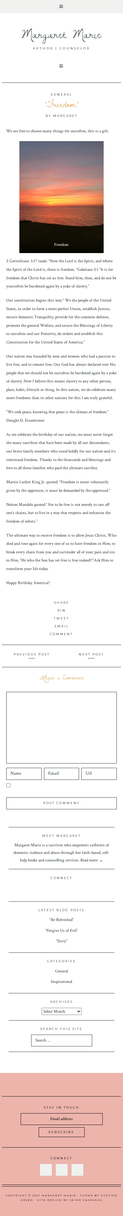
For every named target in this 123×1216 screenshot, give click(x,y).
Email (61, 626)
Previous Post (32, 654)
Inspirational (61, 982)
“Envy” (61, 941)
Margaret (65, 116)
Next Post (91, 654)
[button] (61, 6)
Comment (61, 634)
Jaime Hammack (86, 1200)
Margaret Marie (62, 34)
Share (61, 602)
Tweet (61, 618)
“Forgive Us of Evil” (61, 930)
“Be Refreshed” (62, 920)
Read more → (91, 860)
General (61, 94)
